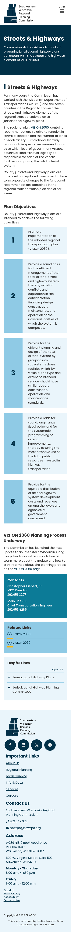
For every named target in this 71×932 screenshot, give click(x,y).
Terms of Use (12, 900)
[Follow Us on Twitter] (36, 745)
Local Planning (16, 776)
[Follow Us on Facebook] (10, 745)
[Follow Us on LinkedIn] (23, 745)
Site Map (9, 890)
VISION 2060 (21, 643)
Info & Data (14, 782)
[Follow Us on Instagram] (50, 745)
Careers (12, 795)
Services (12, 789)
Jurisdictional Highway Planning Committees (35, 689)
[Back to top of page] (63, 923)
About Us (12, 763)
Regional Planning (19, 770)
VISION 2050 (40, 127)
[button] (62, 9)
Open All (57, 669)
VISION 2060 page (27, 569)
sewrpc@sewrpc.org (25, 828)
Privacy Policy (12, 893)
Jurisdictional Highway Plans (33, 677)
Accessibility (11, 897)
